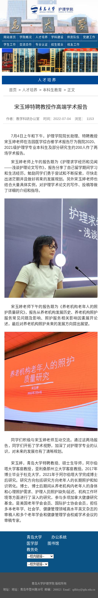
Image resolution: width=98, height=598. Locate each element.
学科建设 (57, 37)
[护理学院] (52, 9)
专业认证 (41, 44)
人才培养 (41, 37)
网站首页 (10, 37)
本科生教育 (52, 90)
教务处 (32, 550)
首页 (13, 90)
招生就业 (57, 44)
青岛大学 (34, 537)
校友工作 (73, 44)
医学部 (32, 543)
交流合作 (26, 44)
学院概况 (26, 37)
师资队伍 (73, 37)
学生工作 (10, 44)
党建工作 (89, 37)
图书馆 (53, 543)
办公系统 (59, 537)
